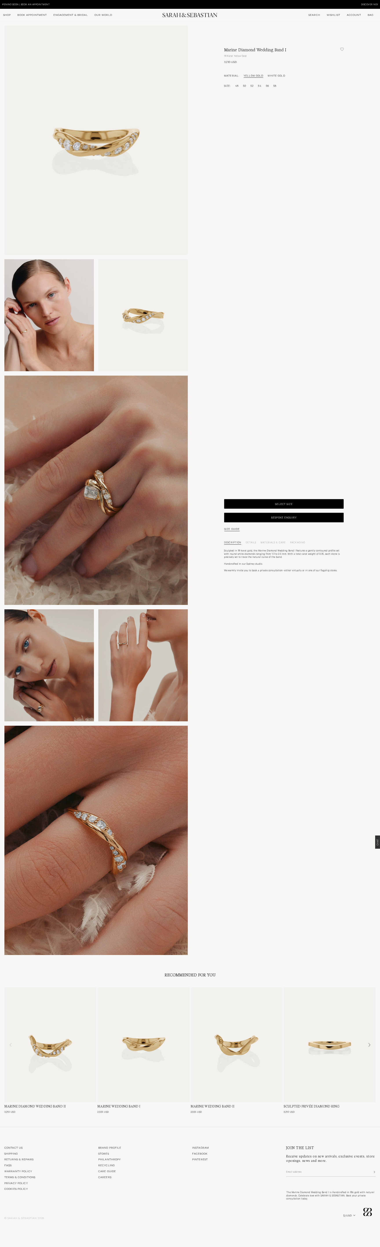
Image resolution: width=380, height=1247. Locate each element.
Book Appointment (32, 15)
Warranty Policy (18, 1171)
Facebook (200, 1153)
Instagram (200, 1147)
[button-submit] (374, 1172)
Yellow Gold (253, 75)
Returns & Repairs (19, 1159)
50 (244, 85)
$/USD (347, 1215)
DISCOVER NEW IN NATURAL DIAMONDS (39, 4)
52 (252, 85)
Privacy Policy (16, 1183)
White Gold (276, 75)
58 (274, 85)
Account (354, 15)
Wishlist (333, 15)
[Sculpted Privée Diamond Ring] (330, 1044)
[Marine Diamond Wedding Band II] (50, 1044)
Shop (7, 15)
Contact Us (13, 1147)
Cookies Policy (16, 1188)
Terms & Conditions (19, 1177)
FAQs (8, 1165)
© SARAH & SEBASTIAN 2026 (24, 1218)
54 (259, 85)
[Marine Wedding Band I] (143, 1044)
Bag (370, 15)
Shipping (11, 1153)
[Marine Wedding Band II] (237, 1044)
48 (237, 85)
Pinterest (200, 1159)
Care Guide (107, 1171)
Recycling (106, 1165)
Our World (103, 15)
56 (267, 85)
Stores (103, 1153)
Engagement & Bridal (70, 15)
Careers (104, 1177)
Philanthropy (109, 1159)
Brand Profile (109, 1147)
